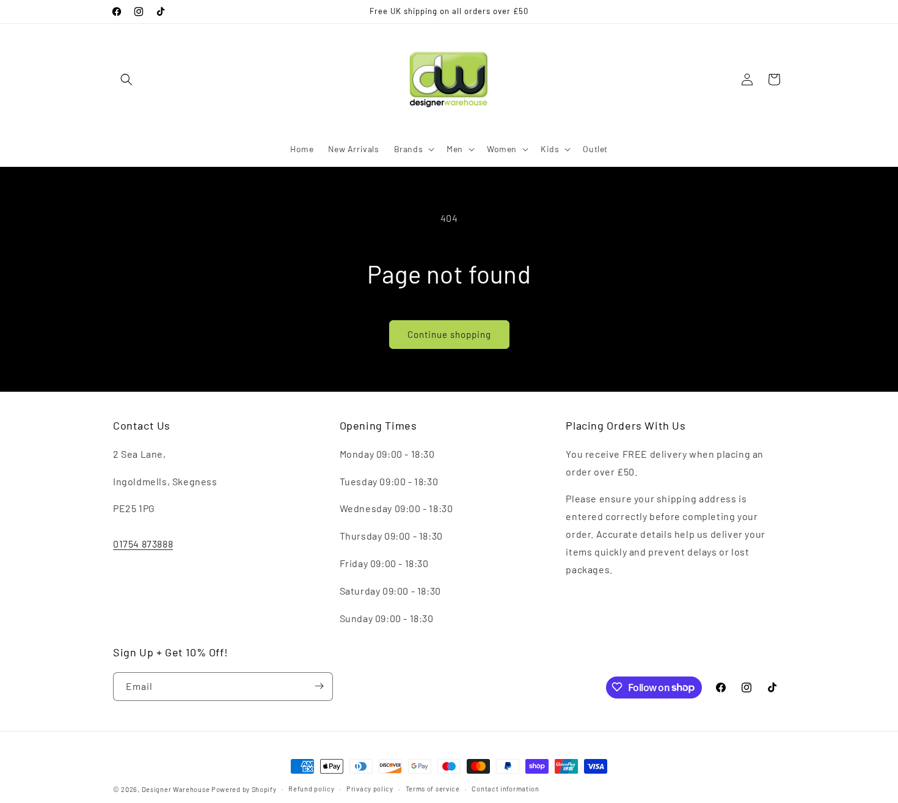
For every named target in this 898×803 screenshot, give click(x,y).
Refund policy (311, 789)
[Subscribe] (318, 686)
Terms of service (433, 789)
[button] (126, 79)
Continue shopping (449, 334)
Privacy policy (369, 789)
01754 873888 (143, 543)
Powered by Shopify (244, 789)
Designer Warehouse (176, 789)
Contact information (505, 789)
